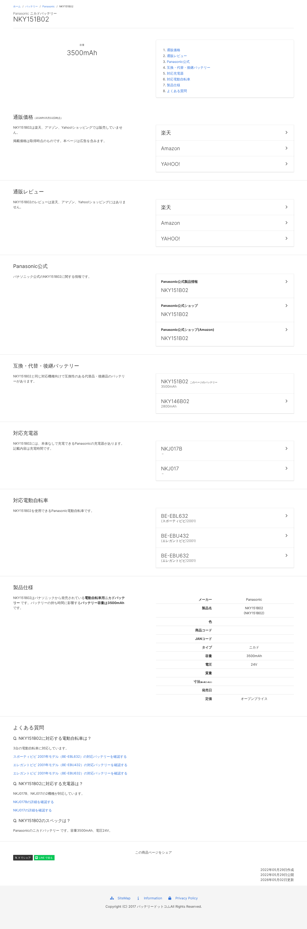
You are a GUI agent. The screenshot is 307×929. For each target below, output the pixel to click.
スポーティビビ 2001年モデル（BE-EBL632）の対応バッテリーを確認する (70, 756)
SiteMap (122, 898)
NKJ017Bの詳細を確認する (33, 802)
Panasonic (48, 6)
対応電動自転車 (178, 79)
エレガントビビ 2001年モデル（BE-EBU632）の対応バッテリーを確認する (70, 773)
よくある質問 (177, 91)
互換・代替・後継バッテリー (188, 67)
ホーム (17, 6)
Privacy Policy (185, 898)
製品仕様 (173, 85)
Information (151, 898)
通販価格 (173, 50)
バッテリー (31, 6)
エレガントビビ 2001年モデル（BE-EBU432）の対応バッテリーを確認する (70, 765)
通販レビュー (177, 56)
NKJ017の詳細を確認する (32, 810)
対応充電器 (175, 73)
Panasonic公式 (178, 62)
